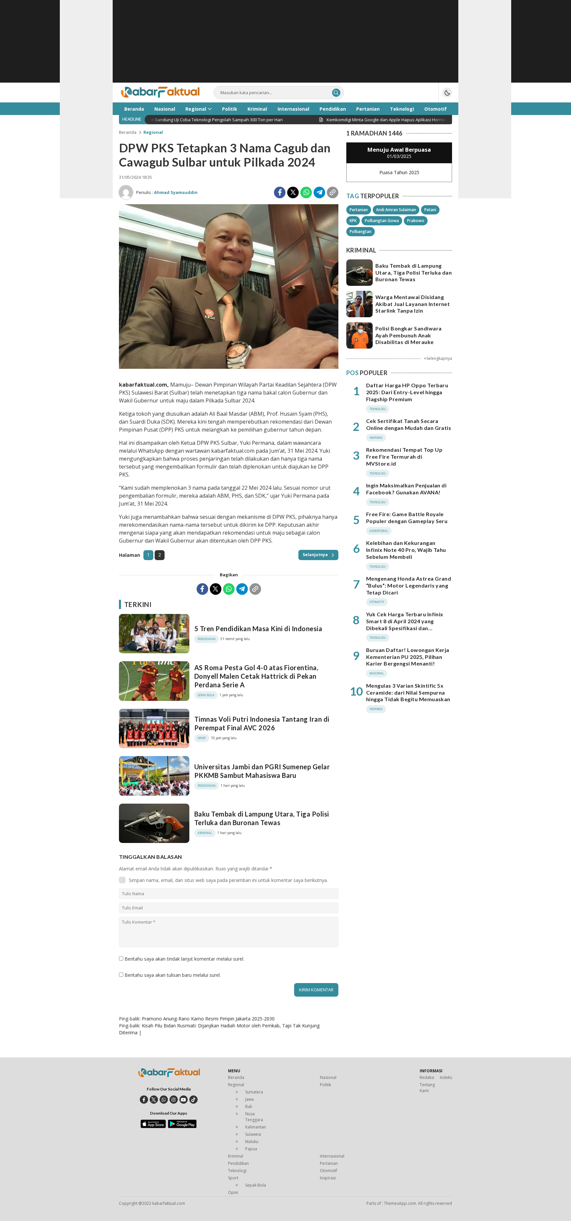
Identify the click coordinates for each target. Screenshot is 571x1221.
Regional (153, 132)
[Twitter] (293, 192)
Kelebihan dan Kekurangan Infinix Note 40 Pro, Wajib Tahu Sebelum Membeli (406, 550)
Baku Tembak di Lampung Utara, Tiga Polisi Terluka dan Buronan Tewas (261, 818)
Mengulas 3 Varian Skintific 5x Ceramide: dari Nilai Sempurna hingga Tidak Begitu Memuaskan (408, 692)
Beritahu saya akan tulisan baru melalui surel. (173, 975)
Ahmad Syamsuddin (176, 192)
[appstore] (153, 1126)
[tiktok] (193, 1099)
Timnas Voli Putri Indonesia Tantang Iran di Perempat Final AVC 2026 (261, 723)
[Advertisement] (285, 46)
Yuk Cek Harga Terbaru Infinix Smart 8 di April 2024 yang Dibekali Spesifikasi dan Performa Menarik (404, 624)
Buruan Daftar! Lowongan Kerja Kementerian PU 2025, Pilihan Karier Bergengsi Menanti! (407, 657)
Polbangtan (360, 231)
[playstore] (182, 1126)
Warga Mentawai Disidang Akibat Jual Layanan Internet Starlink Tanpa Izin (412, 304)
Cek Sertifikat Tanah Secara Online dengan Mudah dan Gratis (408, 424)
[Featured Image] (228, 367)
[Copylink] (332, 192)
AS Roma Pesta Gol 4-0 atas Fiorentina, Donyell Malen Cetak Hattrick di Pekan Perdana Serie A (256, 676)
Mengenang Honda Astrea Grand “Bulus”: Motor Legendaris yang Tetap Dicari (408, 585)
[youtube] (183, 1099)
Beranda (127, 132)
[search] (336, 93)
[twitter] (154, 1099)
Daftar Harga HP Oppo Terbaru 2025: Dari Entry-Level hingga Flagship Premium (407, 392)
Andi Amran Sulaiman (396, 209)
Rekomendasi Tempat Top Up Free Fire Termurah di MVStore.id (404, 456)
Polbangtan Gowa (382, 220)
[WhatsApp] (306, 192)
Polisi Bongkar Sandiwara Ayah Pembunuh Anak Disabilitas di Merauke (408, 335)
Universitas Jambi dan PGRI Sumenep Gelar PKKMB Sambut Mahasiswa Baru (262, 771)
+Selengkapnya (438, 358)
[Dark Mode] (447, 92)
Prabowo (415, 220)
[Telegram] (319, 192)
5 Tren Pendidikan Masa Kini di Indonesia (258, 628)
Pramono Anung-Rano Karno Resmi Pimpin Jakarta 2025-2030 (208, 1018)
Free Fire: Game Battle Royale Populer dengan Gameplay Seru (406, 517)
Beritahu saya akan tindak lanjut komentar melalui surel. (184, 959)
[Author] (126, 192)
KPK (353, 220)
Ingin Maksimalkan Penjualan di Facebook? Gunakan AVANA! (406, 488)
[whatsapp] (164, 1099)
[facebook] (144, 1099)
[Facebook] (280, 192)
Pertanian (359, 209)
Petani (430, 209)
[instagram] (174, 1099)
